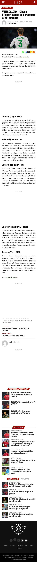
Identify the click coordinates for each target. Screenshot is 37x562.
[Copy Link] (31, 52)
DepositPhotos (11, 277)
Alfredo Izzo (12, 23)
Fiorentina (20, 319)
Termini (20, 548)
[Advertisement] (19, 97)
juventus (5, 320)
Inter (27, 319)
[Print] (34, 52)
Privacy (6, 546)
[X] (28, 52)
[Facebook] (26, 52)
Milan (18, 320)
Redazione (20, 546)
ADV (26, 546)
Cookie (31, 546)
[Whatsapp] (23, 52)
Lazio (12, 320)
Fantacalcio (24, 57)
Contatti (12, 546)
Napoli (24, 320)
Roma (30, 320)
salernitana (6, 322)
